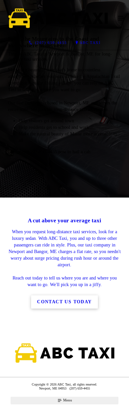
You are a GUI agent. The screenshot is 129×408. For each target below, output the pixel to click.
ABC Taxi (90, 43)
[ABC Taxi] (58, 18)
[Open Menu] (121, 18)
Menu (67, 400)
